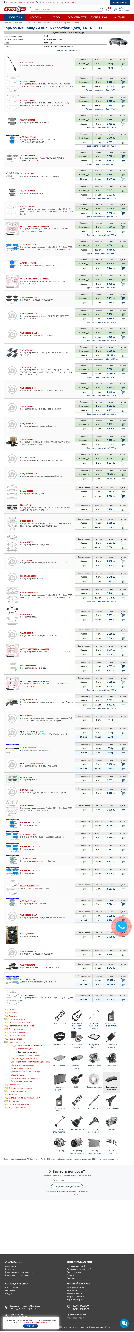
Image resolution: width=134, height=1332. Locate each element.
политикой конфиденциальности (73, 1194)
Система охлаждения (18, 1032)
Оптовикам (10, 1290)
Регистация (72, 1290)
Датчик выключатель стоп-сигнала (29, 1078)
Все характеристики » (67, 50)
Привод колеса (15, 1039)
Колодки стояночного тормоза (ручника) (31, 1062)
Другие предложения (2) (102, 90)
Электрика (13, 1094)
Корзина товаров (75, 1299)
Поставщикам (98, 17)
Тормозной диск (25, 1048)
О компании (10, 1266)
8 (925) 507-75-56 (81, 1309)
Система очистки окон (19, 1104)
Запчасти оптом (77, 17)
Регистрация (124, 10)
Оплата (56, 17)
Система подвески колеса (20, 1088)
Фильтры (13, 1016)
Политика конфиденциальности (19, 1272)
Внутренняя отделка (18, 1107)
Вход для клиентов (75, 1287)
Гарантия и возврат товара (17, 1275)
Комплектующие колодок (29, 1055)
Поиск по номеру (74, 1272)
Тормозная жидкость (22, 1081)
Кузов (11, 1009)
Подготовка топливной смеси (22, 1026)
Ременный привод (17, 1019)
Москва (9, 2)
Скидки (8, 1293)
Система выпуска (16, 1029)
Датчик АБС (18, 1075)
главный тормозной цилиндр (26, 1071)
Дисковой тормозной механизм (27, 1045)
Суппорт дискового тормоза (25, 1058)
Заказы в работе (74, 1293)
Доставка (35, 17)
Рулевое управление (18, 1091)
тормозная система (17, 1042)
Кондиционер (15, 1101)
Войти (121, 8)
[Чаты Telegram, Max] (124, 1323)
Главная (7, 22)
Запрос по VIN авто (75, 1296)
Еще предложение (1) (101, 127)
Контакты (119, 17)
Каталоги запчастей (76, 1266)
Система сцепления (18, 1035)
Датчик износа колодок (23, 1065)
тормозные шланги (22, 1068)
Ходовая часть (15, 1084)
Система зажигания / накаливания (24, 1098)
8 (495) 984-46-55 (26, 2)
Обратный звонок (68, 2)
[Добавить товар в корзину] (123, 63)
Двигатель (13, 1012)
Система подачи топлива (20, 1022)
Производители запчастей (79, 1269)
